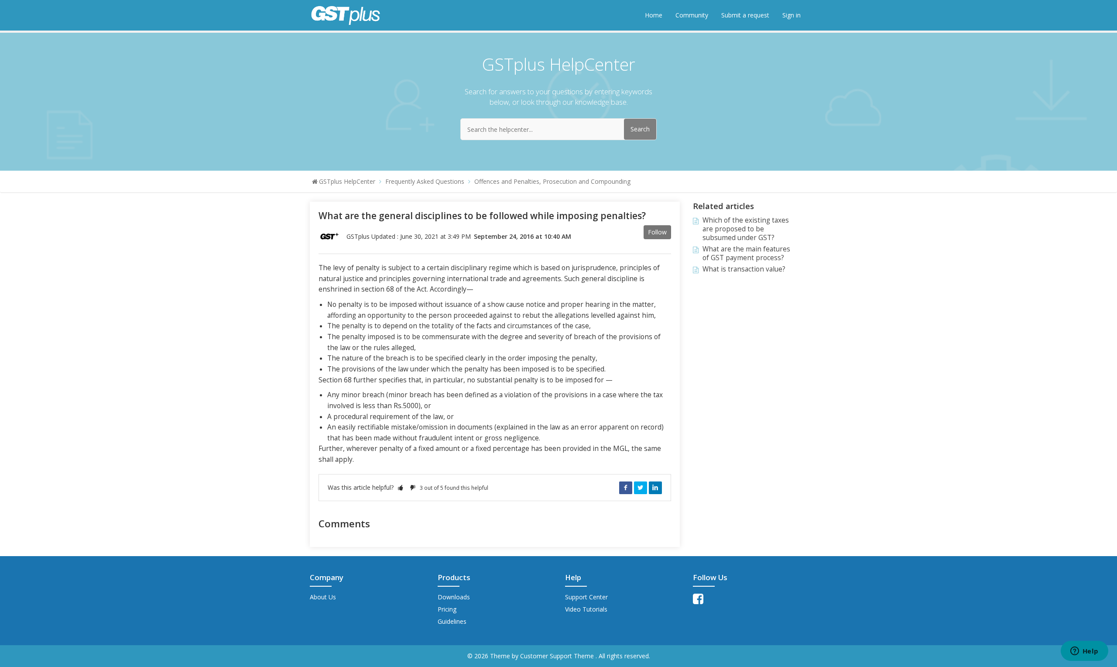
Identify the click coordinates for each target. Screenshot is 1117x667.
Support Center (586, 597)
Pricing (447, 609)
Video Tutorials (586, 609)
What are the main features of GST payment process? (746, 253)
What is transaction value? (743, 269)
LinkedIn (655, 487)
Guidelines (452, 621)
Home (653, 15)
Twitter (640, 487)
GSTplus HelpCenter (347, 181)
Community (691, 15)
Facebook (625, 487)
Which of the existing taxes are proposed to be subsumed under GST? (745, 229)
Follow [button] (657, 232)
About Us (323, 597)
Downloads (454, 597)
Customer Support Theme (558, 656)
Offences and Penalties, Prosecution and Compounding (552, 181)
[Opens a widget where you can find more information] (1084, 652)
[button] (400, 487)
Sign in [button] (791, 15)
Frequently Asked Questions (424, 181)
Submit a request (745, 15)
